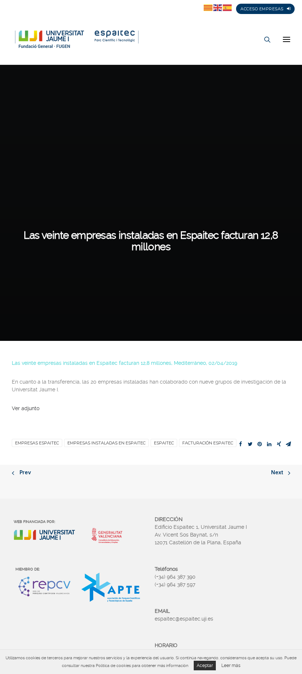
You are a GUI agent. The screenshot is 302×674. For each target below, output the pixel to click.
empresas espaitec (37, 443)
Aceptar (205, 665)
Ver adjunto (25, 408)
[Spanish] (227, 7)
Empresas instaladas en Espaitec (106, 443)
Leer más (230, 665)
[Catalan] (208, 7)
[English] (218, 7)
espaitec (164, 443)
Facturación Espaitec (207, 443)
